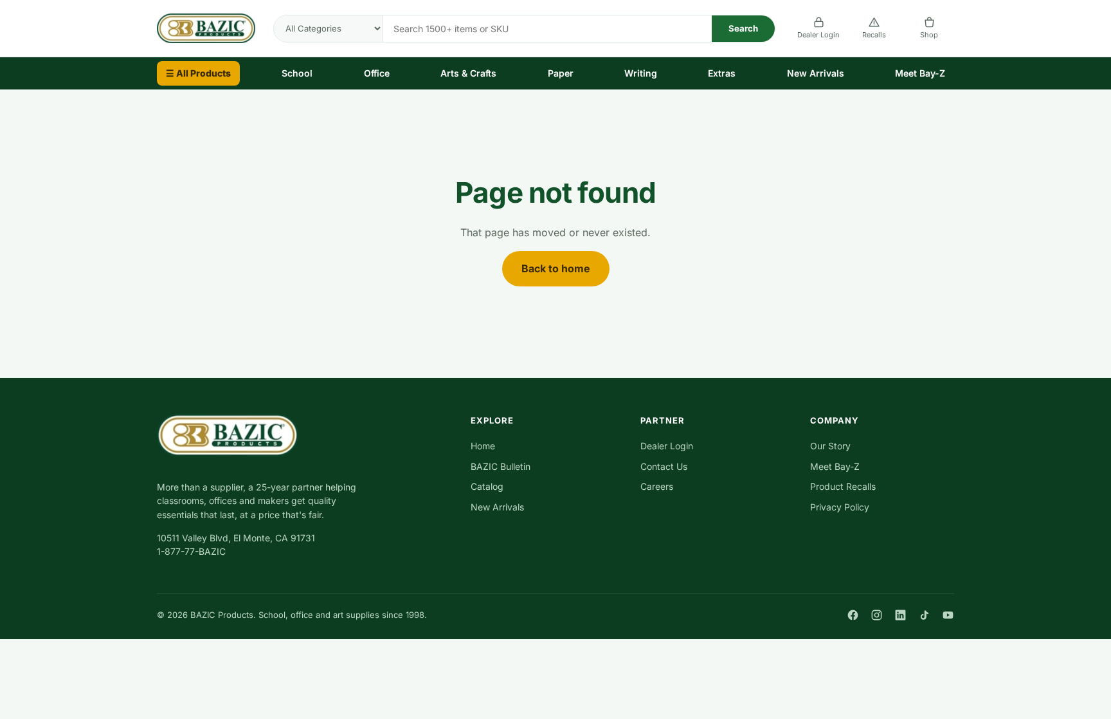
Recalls (874, 34)
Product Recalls (843, 486)
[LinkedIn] (900, 615)
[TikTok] (924, 615)
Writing (640, 73)
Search (743, 28)
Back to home (555, 268)
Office (377, 73)
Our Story (830, 445)
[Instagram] (877, 615)
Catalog (487, 486)
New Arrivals (815, 73)
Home (483, 445)
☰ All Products (198, 73)
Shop (929, 34)
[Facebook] (853, 615)
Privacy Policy (839, 506)
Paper (561, 73)
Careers (656, 486)
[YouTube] (948, 615)
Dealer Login (818, 34)
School (297, 73)
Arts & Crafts (468, 73)
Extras (722, 73)
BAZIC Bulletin (500, 466)
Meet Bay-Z (920, 73)
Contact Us (663, 466)
